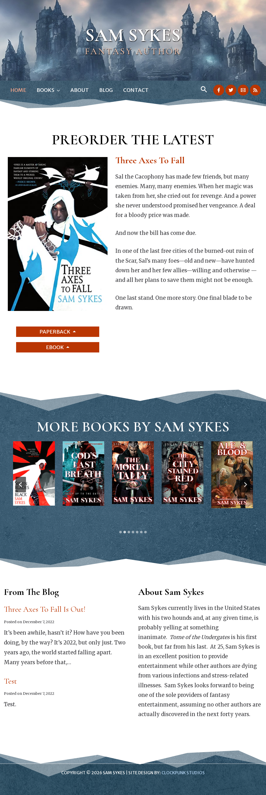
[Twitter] (230, 90)
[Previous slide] (21, 484)
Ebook (55, 347)
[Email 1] (243, 90)
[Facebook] (218, 90)
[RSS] (255, 90)
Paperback (55, 331)
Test (10, 681)
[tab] (120, 532)
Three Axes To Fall (150, 160)
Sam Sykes (133, 35)
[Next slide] (245, 484)
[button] (57, 90)
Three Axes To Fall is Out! (44, 609)
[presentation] (34, 473)
